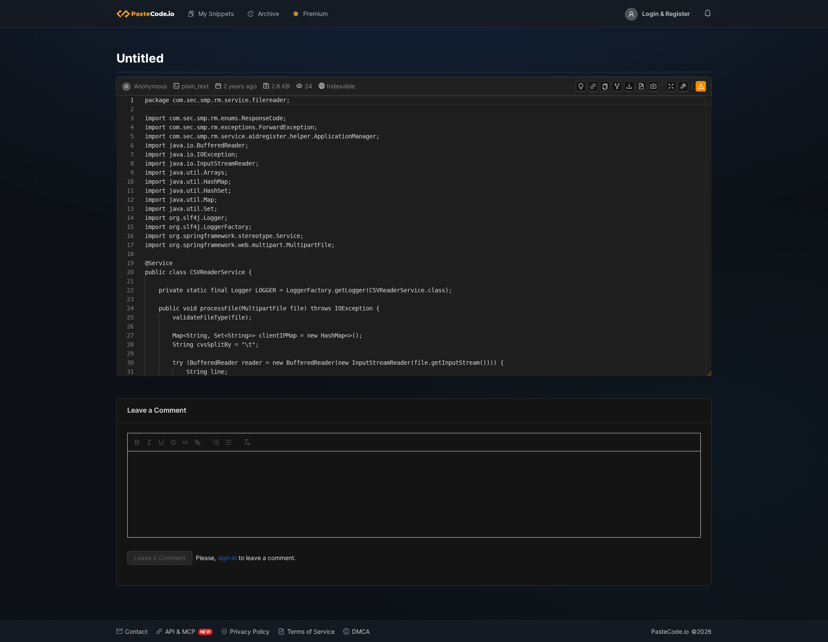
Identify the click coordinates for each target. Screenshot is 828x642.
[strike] (173, 442)
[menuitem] (148, 14)
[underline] (161, 442)
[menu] (414, 14)
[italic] (149, 442)
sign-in (227, 557)
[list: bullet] (228, 442)
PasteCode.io (670, 631)
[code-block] (185, 442)
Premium (315, 13)
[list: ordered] (216, 442)
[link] (197, 442)
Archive (268, 13)
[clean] (247, 442)
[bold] (137, 442)
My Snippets (216, 13)
